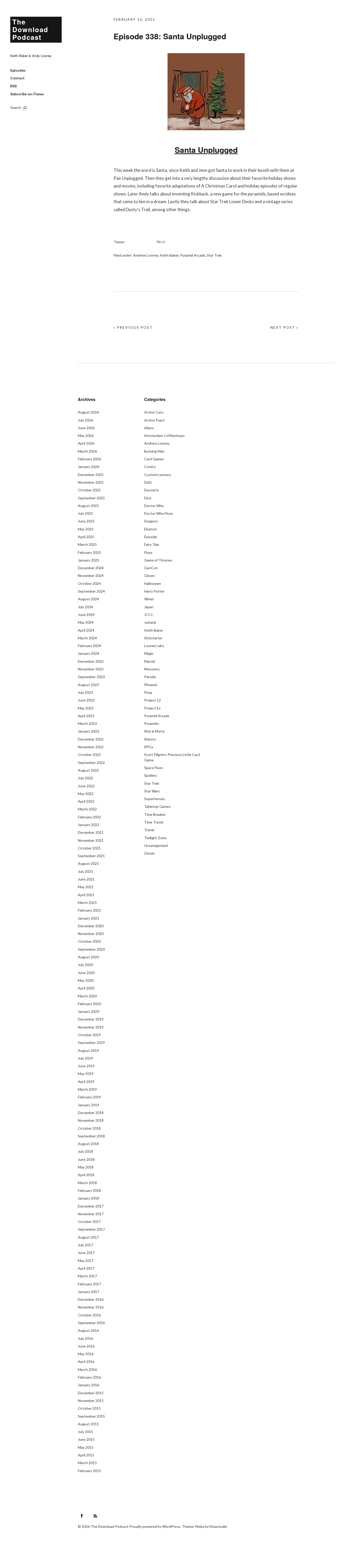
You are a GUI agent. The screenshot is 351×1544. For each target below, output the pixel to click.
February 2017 (89, 1284)
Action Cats (153, 412)
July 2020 (85, 964)
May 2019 (86, 1073)
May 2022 (86, 793)
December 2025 (91, 474)
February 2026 (89, 459)
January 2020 (88, 1011)
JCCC (148, 614)
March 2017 (87, 1276)
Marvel (149, 661)
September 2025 (91, 498)
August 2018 (88, 1143)
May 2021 (86, 887)
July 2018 (85, 1151)
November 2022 (91, 747)
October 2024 (89, 583)
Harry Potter (154, 591)
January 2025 (88, 560)
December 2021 (91, 832)
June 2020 (86, 972)
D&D (148, 482)
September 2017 (91, 1229)
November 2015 (91, 1400)
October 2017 (89, 1221)
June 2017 (86, 1252)
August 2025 (88, 505)
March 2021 (87, 902)
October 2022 (89, 754)
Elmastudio (218, 1526)
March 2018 (87, 1183)
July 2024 (85, 607)
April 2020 (86, 988)
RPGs (148, 747)
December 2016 (91, 1299)
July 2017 (85, 1245)
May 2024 (86, 622)
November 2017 (91, 1214)
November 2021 (91, 840)
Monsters (152, 669)
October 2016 (89, 1315)
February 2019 (89, 1097)
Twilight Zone (155, 838)
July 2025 (85, 513)
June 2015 (86, 1439)
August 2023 (88, 684)
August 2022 (88, 770)
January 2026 (88, 466)
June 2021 (86, 879)
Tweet (119, 242)
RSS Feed (95, 1515)
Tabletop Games (157, 806)
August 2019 (88, 1050)
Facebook (81, 1515)
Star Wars (152, 791)
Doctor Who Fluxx (158, 513)
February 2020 (89, 1004)
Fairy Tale (151, 544)
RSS (13, 86)
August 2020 (88, 957)
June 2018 (86, 1159)
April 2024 (86, 630)
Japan (148, 607)
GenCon (151, 568)
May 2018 (86, 1167)
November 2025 (91, 482)
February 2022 (89, 817)
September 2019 (91, 1042)
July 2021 (85, 871)
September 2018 (91, 1136)
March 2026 (87, 451)
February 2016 (89, 1377)
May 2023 (86, 708)
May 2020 (86, 980)
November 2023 (91, 669)
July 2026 (85, 420)
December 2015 (91, 1393)
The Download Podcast (30, 29)
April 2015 (86, 1455)
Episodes (18, 70)
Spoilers (150, 775)
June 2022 (86, 786)
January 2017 (88, 1291)
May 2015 (86, 1447)
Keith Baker (169, 255)
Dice (147, 498)
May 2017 (86, 1260)
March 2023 (87, 723)
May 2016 (86, 1354)
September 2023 (91, 677)
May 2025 (86, 529)
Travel (149, 830)
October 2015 (89, 1408)
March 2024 (87, 638)
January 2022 (88, 824)
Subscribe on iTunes (27, 94)
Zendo (149, 853)
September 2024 (91, 591)
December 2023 (91, 661)
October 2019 (89, 1035)
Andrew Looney (145, 255)
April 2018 (86, 1175)
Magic (149, 653)
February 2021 (89, 910)
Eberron (150, 529)
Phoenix (150, 684)
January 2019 (88, 1105)
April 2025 (86, 537)
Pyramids (151, 723)
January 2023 (88, 731)
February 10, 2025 (134, 19)
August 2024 (88, 599)
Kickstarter (153, 638)
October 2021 (89, 848)
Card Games (154, 459)
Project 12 (152, 700)
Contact (17, 78)
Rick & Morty (154, 731)
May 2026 (86, 435)
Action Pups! (154, 420)
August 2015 (88, 1424)
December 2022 (91, 739)
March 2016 (87, 1369)
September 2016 (91, 1323)
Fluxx (148, 552)
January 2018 (88, 1198)
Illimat (149, 599)
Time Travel (153, 822)
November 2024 (91, 575)
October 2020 (89, 941)
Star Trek (214, 255)
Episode (150, 537)
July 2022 (85, 778)
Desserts (151, 490)
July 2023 (85, 692)
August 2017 (88, 1237)
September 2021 (91, 856)
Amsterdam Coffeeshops (164, 435)
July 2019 (85, 1058)
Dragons (151, 521)
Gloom (149, 575)
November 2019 (91, 1027)
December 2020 (91, 926)
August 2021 (88, 863)
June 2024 (86, 614)
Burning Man (154, 451)
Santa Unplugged (206, 149)
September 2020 (91, 949)
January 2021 (88, 918)
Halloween (152, 583)
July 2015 (85, 1431)
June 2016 (86, 1346)
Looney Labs (154, 645)
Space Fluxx (153, 767)
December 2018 (91, 1112)
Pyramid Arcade (192, 255)
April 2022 (86, 801)
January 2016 (88, 1385)
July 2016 (85, 1338)
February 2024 (89, 645)
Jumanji (150, 622)
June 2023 (86, 700)
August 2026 (88, 412)
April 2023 (86, 716)
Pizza (148, 692)
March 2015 (87, 1463)
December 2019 (91, 1019)
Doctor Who (154, 505)
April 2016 (86, 1361)
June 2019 (86, 1066)
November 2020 (91, 933)
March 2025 (87, 544)
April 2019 (86, 1081)
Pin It (160, 242)
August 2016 (88, 1330)
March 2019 (87, 1089)
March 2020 (87, 996)
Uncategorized (156, 845)
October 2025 (89, 490)
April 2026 (86, 443)
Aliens (149, 428)
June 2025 (86, 521)
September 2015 (91, 1416)
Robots (150, 739)
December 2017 (91, 1206)
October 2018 (89, 1128)
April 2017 (86, 1268)
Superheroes (154, 799)
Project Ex (152, 708)
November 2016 (91, 1307)
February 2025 (89, 552)
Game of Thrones (158, 560)
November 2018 (91, 1120)
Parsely (150, 677)
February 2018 (89, 1190)
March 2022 (87, 809)
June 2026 (86, 428)
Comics (150, 466)
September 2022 (91, 762)
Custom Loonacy (157, 474)
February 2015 (89, 1470)
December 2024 (91, 568)
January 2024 (88, 653)
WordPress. (171, 1526)
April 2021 (86, 895)
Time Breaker (155, 814)
